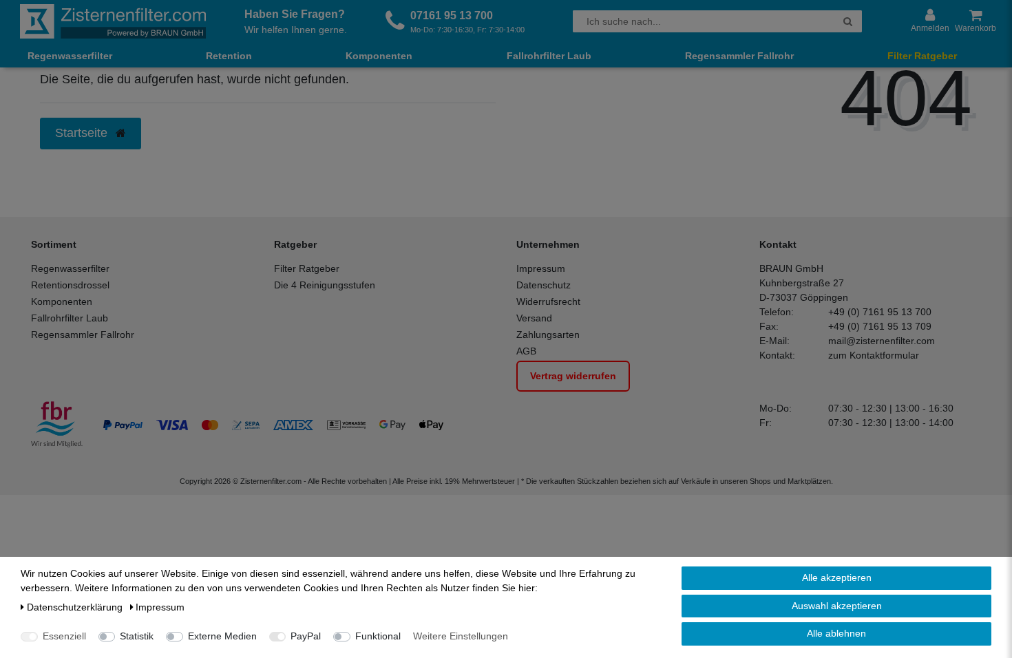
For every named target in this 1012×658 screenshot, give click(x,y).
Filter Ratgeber (922, 55)
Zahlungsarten (548, 334)
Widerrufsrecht (548, 301)
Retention (229, 55)
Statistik (137, 635)
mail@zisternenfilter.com (881, 340)
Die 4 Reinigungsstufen (324, 284)
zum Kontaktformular (873, 355)
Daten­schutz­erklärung (76, 607)
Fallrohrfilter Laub (549, 55)
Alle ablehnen (836, 633)
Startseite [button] (83, 133)
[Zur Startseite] (113, 21)
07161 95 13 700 (451, 15)
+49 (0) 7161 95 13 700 (879, 311)
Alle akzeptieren (837, 577)
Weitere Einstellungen (460, 635)
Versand (534, 317)
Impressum (540, 268)
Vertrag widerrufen (573, 375)
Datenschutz (543, 284)
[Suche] (848, 21)
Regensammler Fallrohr (739, 55)
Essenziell (64, 635)
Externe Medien (222, 635)
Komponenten (379, 55)
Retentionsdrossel (70, 284)
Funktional (378, 635)
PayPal (306, 635)
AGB (526, 351)
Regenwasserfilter (70, 55)
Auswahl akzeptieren (837, 605)
